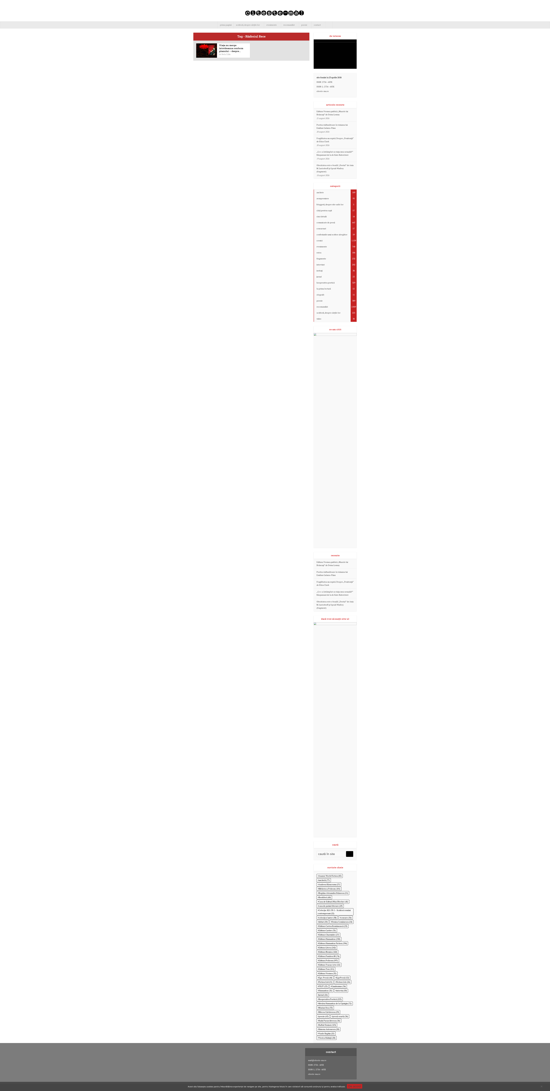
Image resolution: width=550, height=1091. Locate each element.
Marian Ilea (326, 1007)
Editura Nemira (328, 952)
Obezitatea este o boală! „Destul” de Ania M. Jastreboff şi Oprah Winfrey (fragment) (335, 168)
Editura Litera (327, 947)
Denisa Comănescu (342, 921)
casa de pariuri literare (331, 906)
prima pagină (226, 24)
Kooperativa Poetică (330, 999)
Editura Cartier (327, 930)
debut (323, 921)
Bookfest (325, 897)
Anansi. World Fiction (330, 875)
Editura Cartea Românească (333, 926)
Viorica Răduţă (327, 1037)
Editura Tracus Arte (329, 964)
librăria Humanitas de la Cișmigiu (335, 1003)
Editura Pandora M (329, 956)
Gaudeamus (339, 986)
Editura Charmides (329, 934)
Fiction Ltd (325, 982)
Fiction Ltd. (343, 982)
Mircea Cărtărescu (329, 1012)
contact (317, 24)
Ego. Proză (325, 977)
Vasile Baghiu (326, 1033)
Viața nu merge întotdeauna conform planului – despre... (231, 48)
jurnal (323, 994)
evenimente (271, 24)
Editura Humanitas (329, 939)
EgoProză (342, 977)
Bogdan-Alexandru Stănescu (333, 893)
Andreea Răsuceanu (329, 884)
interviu (341, 990)
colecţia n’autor (328, 917)
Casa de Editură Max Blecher (333, 901)
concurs (346, 917)
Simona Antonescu (329, 1029)
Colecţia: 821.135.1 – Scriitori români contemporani (334, 912)
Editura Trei (326, 969)
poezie (304, 24)
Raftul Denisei (327, 1025)
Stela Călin (226, 54)
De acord (354, 1086)
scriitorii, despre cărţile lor (248, 24)
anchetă (324, 880)
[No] (541, 1086)
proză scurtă (340, 1016)
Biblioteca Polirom (329, 888)
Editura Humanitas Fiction (333, 943)
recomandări (289, 24)
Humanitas (325, 990)
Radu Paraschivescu (329, 1020)
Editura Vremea (327, 973)
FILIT (323, 986)
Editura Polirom (328, 960)
